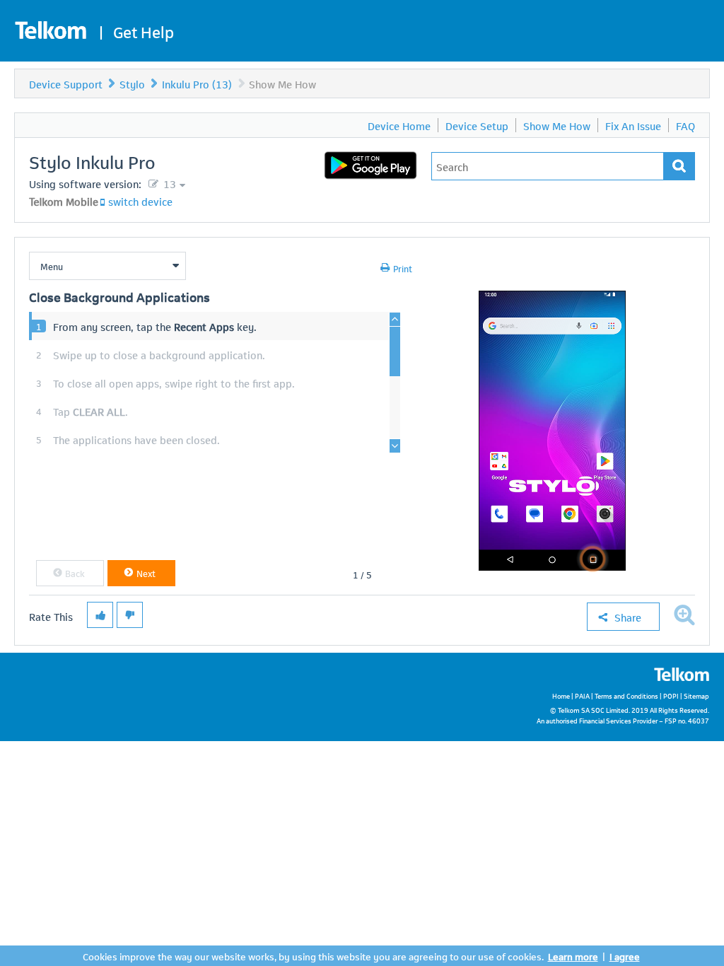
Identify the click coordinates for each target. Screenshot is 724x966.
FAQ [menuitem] (685, 125)
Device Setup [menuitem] (476, 125)
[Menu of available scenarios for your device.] (107, 266)
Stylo (132, 83)
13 (168, 183)
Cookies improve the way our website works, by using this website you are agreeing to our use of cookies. (313, 955)
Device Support (66, 83)
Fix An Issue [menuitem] (633, 125)
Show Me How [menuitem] (556, 125)
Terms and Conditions (626, 695)
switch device (140, 201)
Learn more (573, 955)
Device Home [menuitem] (399, 125)
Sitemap (696, 695)
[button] (70, 573)
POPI (671, 695)
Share (627, 617)
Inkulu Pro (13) (197, 83)
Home (561, 695)
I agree (624, 955)
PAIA (582, 695)
